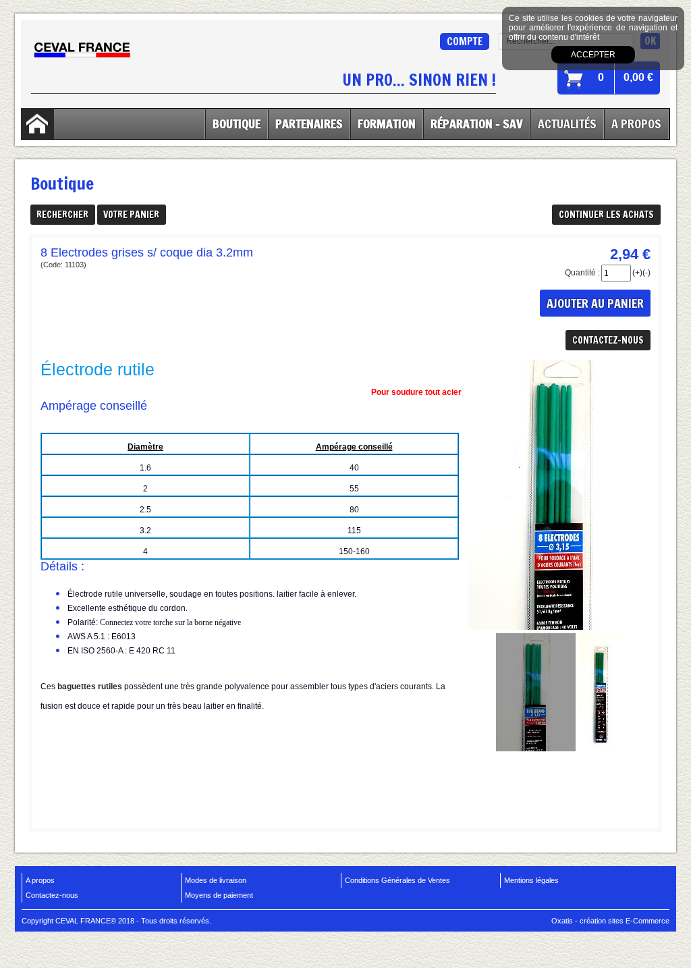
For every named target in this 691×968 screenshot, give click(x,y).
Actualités (567, 123)
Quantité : (582, 272)
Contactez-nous (52, 895)
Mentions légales (531, 880)
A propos (40, 880)
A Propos (636, 123)
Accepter (593, 54)
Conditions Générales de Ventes (397, 880)
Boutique (236, 123)
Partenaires (309, 123)
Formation (387, 123)
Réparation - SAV (477, 123)
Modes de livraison (215, 880)
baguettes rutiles (89, 686)
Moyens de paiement (219, 895)
